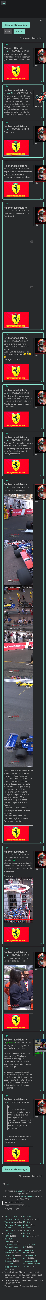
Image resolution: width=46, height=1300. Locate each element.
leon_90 (10, 93)
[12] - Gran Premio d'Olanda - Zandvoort (12, 1228)
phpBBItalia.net (27, 1196)
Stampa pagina (41, 19)
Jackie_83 (11, 1042)
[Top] (41, 81)
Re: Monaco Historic (15, 90)
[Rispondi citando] (6, 44)
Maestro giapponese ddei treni (11, 1266)
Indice (8, 1184)
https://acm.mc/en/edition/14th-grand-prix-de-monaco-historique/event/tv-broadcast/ (18, 174)
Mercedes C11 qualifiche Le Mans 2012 (31, 1264)
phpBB (19, 1191)
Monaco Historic (13, 48)
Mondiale (10, 1255)
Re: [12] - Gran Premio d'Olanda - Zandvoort (12, 1219)
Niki (8, 51)
